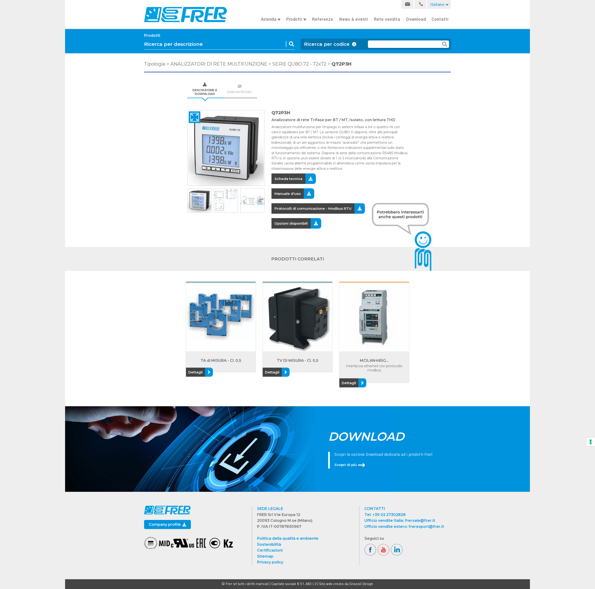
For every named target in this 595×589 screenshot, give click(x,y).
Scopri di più (345, 465)
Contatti (440, 19)
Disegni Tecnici (239, 92)
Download (416, 19)
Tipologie (154, 64)
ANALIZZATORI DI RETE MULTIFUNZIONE (218, 64)
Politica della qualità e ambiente (287, 538)
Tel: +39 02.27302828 (385, 514)
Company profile (165, 524)
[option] (226, 148)
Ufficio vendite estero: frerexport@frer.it (404, 526)
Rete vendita (387, 19)
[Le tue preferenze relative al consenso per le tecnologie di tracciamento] (590, 441)
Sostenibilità (269, 544)
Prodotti (294, 19)
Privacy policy (270, 562)
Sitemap (265, 556)
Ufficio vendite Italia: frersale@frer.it (399, 520)
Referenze (322, 19)
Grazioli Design (361, 584)
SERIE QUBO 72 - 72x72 (299, 64)
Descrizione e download (204, 92)
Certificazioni (270, 550)
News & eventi (353, 19)
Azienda (269, 19)
